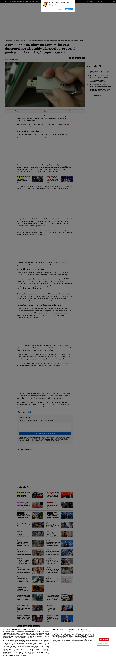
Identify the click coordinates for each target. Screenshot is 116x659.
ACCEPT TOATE (104, 639)
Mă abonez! (69, 9)
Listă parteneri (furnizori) (58, 641)
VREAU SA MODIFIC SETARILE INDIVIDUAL (103, 644)
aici (13, 649)
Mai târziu (59, 9)
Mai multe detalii (30, 637)
